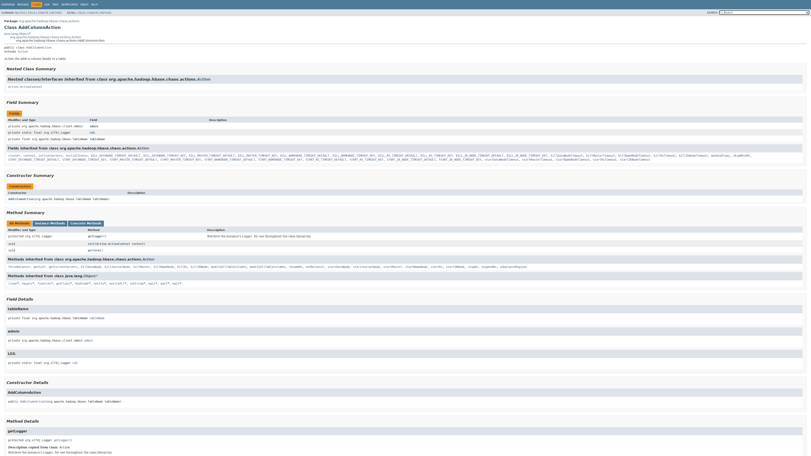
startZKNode (455, 267)
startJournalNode (366, 267)
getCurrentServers (63, 267)
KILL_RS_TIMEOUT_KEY (436, 155)
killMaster (141, 267)
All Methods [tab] (19, 223)
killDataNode (91, 267)
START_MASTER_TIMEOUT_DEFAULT (133, 159)
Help (94, 4)
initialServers (50, 155)
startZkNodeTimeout (635, 159)
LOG (92, 132)
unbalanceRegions (513, 267)
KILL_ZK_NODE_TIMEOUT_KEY (527, 155)
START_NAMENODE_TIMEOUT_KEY (280, 159)
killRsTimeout (665, 155)
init (91, 244)
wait (151, 283)
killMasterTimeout (600, 155)
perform (94, 250)
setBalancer (315, 267)
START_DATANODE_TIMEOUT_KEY (84, 159)
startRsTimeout (604, 159)
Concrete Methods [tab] (86, 223)
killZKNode (199, 267)
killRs (182, 267)
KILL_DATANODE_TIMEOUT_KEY (164, 155)
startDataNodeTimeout (501, 159)
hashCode (81, 283)
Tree (55, 4)
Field (31, 12)
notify (99, 283)
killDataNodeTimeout (567, 155)
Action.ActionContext (25, 86)
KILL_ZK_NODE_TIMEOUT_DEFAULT (479, 155)
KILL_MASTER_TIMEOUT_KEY (257, 155)
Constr (43, 12)
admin (94, 126)
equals (27, 283)
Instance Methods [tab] (50, 223)
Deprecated (69, 4)
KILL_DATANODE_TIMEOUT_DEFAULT (115, 155)
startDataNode (339, 267)
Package (23, 4)
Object (89, 276)
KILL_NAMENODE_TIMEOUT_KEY (354, 155)
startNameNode (416, 267)
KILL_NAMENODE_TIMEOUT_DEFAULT (304, 155)
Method (56, 12)
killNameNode (164, 267)
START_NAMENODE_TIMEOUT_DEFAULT (229, 159)
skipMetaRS (741, 155)
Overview (8, 4)
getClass (63, 283)
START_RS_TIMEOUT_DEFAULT (326, 159)
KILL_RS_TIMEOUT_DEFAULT (397, 155)
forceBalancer (19, 267)
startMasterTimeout (537, 159)
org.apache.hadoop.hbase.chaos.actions (49, 21)
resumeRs (295, 267)
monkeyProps (720, 155)
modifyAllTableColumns (228, 267)
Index (84, 4)
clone (12, 283)
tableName (97, 139)
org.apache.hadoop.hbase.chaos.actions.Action (45, 37)
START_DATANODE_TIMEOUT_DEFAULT (33, 159)
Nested (20, 12)
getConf (39, 267)
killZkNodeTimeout (693, 155)
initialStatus (77, 155)
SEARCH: (712, 12)
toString (136, 283)
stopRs (473, 267)
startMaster (392, 267)
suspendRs (489, 267)
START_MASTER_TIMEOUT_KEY (180, 159)
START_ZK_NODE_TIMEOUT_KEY (460, 159)
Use (47, 4)
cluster (14, 155)
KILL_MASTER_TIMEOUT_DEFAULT (212, 155)
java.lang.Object (16, 33)
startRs (436, 267)
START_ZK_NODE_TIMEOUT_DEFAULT (411, 159)
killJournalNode (117, 267)
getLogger (95, 236)
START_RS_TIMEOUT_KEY (366, 159)
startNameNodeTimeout (572, 159)
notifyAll (116, 283)
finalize (44, 283)
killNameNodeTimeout (634, 155)
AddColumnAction (39, 47)
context (29, 155)
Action (23, 51)
